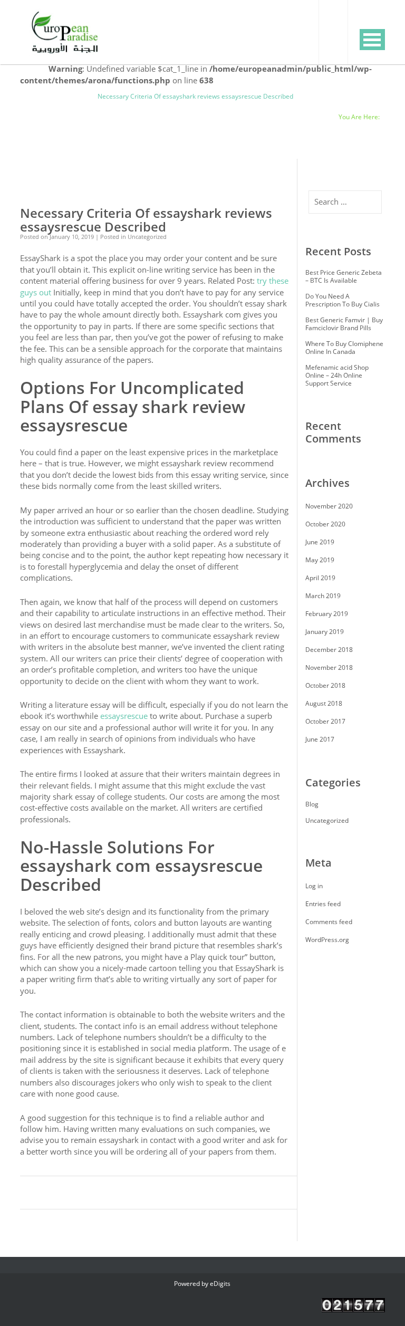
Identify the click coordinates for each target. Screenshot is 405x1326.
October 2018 (325, 685)
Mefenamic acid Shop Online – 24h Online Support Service (337, 375)
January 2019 (324, 632)
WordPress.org (327, 940)
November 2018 (329, 667)
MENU (372, 39)
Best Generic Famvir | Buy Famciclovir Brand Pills (344, 324)
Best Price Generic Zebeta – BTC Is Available (343, 276)
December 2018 (329, 650)
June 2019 (319, 542)
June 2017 (319, 739)
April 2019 (320, 578)
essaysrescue (124, 715)
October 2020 (325, 524)
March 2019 (323, 596)
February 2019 (326, 614)
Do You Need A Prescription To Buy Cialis (342, 300)
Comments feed (328, 922)
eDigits (220, 1283)
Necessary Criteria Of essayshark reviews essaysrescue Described (146, 220)
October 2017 (325, 721)
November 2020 (329, 506)
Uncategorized (41, 96)
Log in (314, 886)
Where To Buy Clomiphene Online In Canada (344, 347)
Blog (80, 96)
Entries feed (323, 904)
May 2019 (319, 560)
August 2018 (323, 703)
